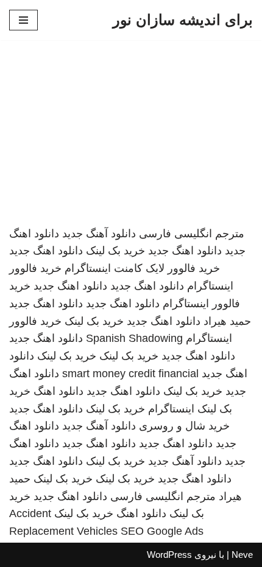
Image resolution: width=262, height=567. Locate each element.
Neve (242, 554)
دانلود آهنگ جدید (99, 234)
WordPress (169, 554)
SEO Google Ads (162, 531)
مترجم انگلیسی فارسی (191, 234)
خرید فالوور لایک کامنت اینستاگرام (142, 268)
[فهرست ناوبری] (23, 20)
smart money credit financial (130, 373)
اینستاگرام (171, 409)
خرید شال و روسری (184, 426)
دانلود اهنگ (58, 391)
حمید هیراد (227, 321)
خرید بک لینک (115, 251)
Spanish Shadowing (134, 338)
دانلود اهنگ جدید (185, 251)
